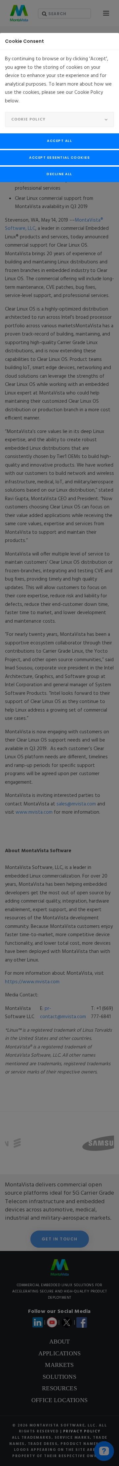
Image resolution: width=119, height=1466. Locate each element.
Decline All (59, 174)
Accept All (59, 140)
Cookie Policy (28, 119)
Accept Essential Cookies (59, 157)
